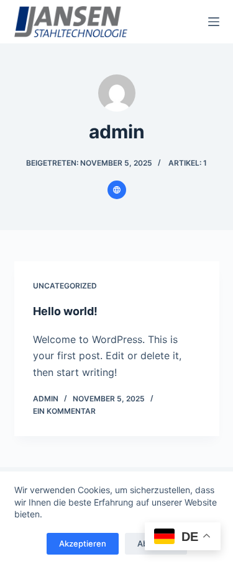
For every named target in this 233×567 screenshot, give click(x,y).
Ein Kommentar (64, 411)
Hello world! (65, 311)
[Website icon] (116, 190)
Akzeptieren (82, 543)
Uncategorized (65, 285)
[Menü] (213, 21)
